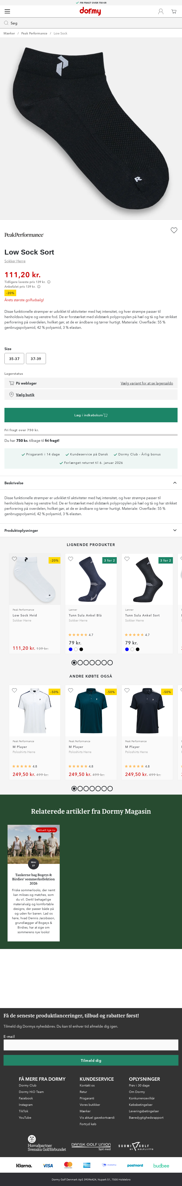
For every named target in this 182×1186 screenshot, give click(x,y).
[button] (79, 661)
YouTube (25, 1117)
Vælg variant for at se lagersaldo (147, 383)
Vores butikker (90, 1104)
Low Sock (60, 33)
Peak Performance (34, 33)
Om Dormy (137, 1091)
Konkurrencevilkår (142, 1098)
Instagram (26, 1104)
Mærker (9, 33)
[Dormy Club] (160, 11)
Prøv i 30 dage (139, 1085)
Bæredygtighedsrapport (146, 1117)
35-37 (14, 358)
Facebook (26, 1098)
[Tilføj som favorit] (174, 230)
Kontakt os (87, 1085)
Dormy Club (27, 1085)
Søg (14, 22)
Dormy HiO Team (31, 1091)
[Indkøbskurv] (173, 11)
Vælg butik (25, 394)
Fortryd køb (88, 1124)
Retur (83, 1091)
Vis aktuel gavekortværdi (97, 1117)
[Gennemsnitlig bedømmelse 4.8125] (22, 766)
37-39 (36, 358)
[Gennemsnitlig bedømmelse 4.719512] (78, 635)
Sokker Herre (15, 260)
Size (7, 348)
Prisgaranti (87, 1098)
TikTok (23, 1111)
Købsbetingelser (140, 1104)
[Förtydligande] (48, 281)
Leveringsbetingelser (144, 1111)
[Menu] (7, 11)
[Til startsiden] (90, 11)
